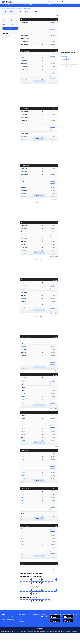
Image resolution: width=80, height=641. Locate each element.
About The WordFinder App (24, 616)
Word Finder (3, 8)
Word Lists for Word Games (11, 8)
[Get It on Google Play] (55, 621)
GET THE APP (50, 1)
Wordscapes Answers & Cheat (9, 631)
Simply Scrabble (42, 631)
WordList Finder (32, 631)
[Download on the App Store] (55, 617)
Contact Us (21, 619)
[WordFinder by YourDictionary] (7, 2)
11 (45, 600)
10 (42, 600)
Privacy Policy (21, 621)
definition (53, 22)
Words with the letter (19, 8)
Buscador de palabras (65, 631)
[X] (44, 616)
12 (49, 600)
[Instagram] (47, 616)
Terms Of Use (21, 623)
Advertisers (21, 617)
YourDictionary (76, 631)
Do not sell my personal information (8, 619)
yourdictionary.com (8, 607)
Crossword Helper (22, 631)
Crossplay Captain (53, 631)
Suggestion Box (36, 614)
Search (10, 28)
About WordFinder (22, 614)
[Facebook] (42, 616)
